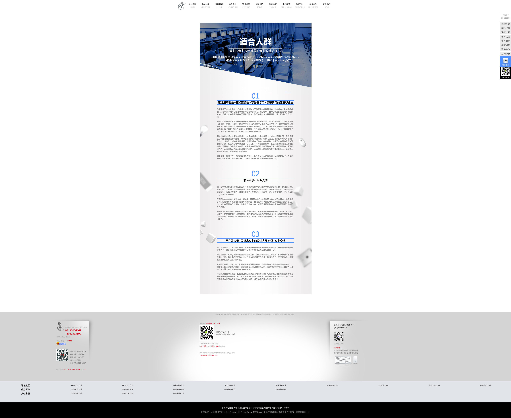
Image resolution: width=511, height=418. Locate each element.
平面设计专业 (76, 385)
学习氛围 (233, 5)
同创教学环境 (76, 389)
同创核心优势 (178, 393)
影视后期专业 (178, 385)
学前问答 (286, 5)
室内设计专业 (127, 385)
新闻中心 (326, 5)
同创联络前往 (76, 393)
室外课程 (246, 5)
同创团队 (259, 5)
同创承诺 (273, 5)
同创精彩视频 (127, 389)
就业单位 (313, 5)
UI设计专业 (383, 385)
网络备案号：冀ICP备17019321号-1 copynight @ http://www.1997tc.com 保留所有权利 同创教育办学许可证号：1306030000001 (255, 412)
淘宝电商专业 (230, 385)
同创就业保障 (281, 389)
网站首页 (505, 23)
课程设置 (219, 5)
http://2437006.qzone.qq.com (74, 369)
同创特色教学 (230, 389)
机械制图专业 (332, 385)
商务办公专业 (485, 385)
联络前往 (505, 49)
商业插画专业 (434, 385)
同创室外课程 (178, 389)
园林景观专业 (281, 385)
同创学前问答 (127, 393)
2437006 (68, 341)
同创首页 (192, 5)
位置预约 (300, 5)
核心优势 (205, 5)
